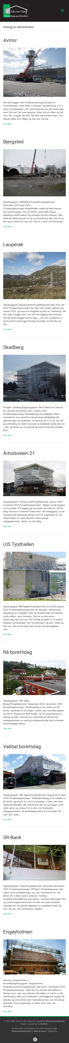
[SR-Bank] (34, 862)
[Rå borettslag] (34, 677)
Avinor (10, 40)
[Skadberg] (34, 378)
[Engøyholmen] (34, 956)
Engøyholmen (17, 932)
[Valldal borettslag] (34, 771)
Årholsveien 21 (19, 453)
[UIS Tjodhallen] (34, 576)
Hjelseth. (44, 1024)
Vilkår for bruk (39, 1031)
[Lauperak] (34, 275)
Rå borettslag (17, 652)
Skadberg (13, 347)
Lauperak (13, 244)
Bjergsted (13, 141)
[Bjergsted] (34, 172)
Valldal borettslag (22, 746)
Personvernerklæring (55, 1021)
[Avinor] (34, 72)
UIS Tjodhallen (18, 544)
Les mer (7, 123)
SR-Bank (12, 837)
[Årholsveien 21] (34, 478)
